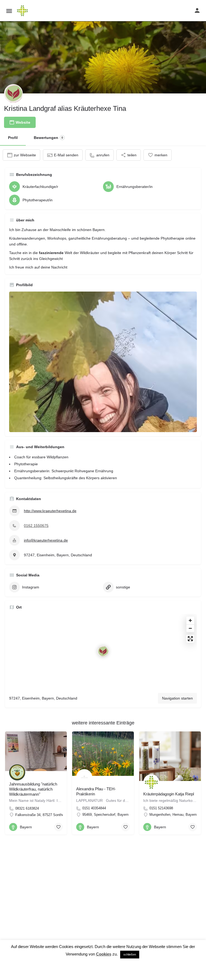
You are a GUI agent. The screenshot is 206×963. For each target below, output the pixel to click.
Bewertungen (48, 137)
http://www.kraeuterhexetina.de (50, 511)
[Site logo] (23, 10)
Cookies (103, 954)
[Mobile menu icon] (9, 11)
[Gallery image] (103, 362)
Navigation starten (177, 698)
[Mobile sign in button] (197, 10)
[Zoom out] (190, 628)
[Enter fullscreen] (190, 639)
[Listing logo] (13, 93)
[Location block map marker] (103, 651)
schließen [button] (129, 954)
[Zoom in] (190, 620)
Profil (13, 137)
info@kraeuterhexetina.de (46, 540)
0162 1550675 (36, 525)
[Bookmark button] (58, 827)
